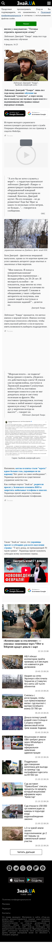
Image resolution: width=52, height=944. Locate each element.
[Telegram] (16, 868)
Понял (26, 24)
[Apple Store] (17, 880)
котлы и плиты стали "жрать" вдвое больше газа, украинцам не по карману (25, 471)
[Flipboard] (36, 868)
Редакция (6, 908)
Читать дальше (26, 852)
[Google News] (29, 868)
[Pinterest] (42, 868)
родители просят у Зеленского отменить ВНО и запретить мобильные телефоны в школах (25, 487)
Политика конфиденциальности (16, 899)
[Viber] (23, 868)
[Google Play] (35, 880)
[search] (3, 3)
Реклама (6, 904)
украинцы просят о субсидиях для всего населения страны (24, 544)
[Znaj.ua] (26, 3)
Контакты (6, 913)
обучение (29, 93)
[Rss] (9, 868)
